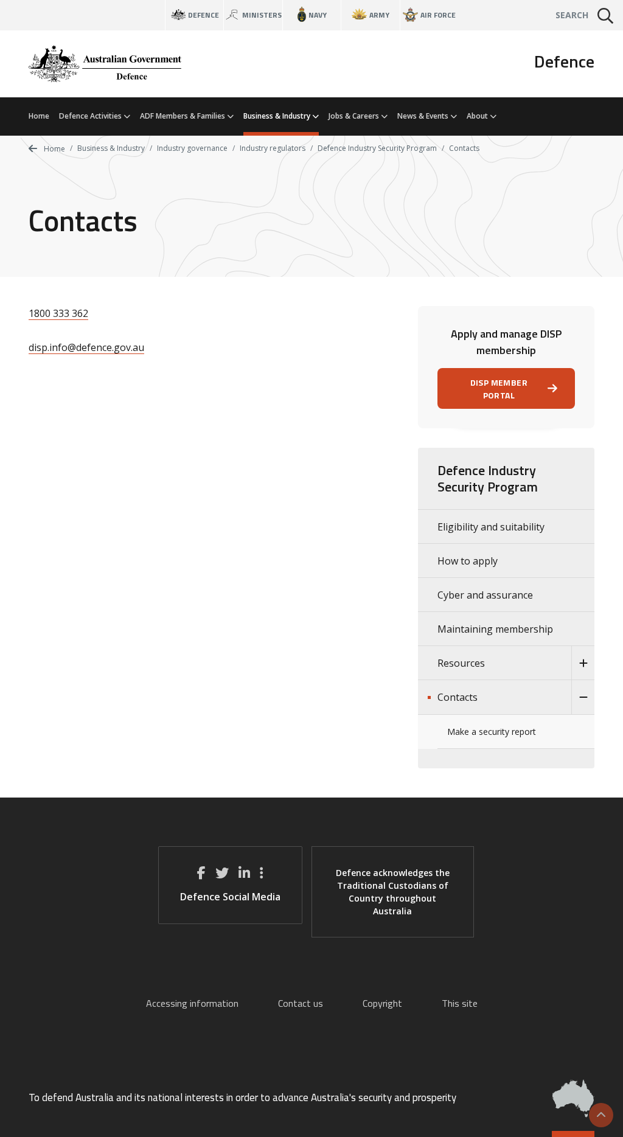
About (478, 116)
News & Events (423, 116)
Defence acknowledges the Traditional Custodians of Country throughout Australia (393, 892)
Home (39, 116)
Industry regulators (272, 148)
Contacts (457, 697)
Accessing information (192, 1003)
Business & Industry (277, 116)
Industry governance (192, 148)
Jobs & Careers (355, 116)
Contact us (300, 1003)
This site (460, 1003)
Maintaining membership (495, 629)
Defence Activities (91, 116)
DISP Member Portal (498, 389)
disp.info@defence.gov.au (86, 347)
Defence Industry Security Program (377, 148)
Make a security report (491, 731)
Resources (461, 663)
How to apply (467, 561)
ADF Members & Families (183, 116)
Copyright (382, 1003)
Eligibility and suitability (491, 527)
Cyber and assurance (485, 595)
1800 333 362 (58, 313)
